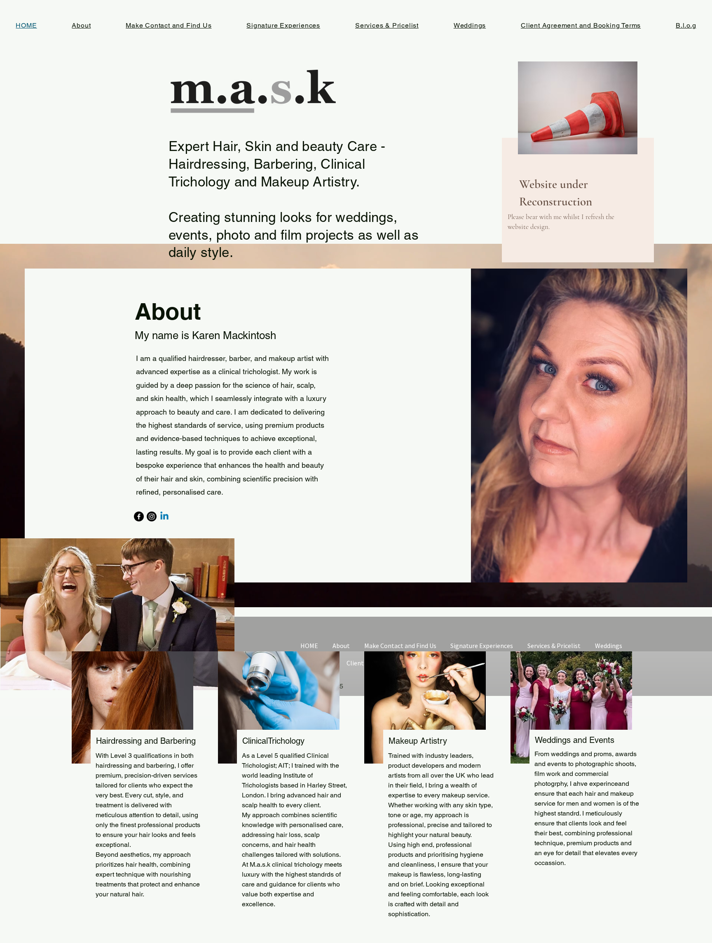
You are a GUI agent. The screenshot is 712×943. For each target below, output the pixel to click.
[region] (549, 163)
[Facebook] (139, 516)
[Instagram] (152, 516)
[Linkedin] (164, 516)
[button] (117, 614)
